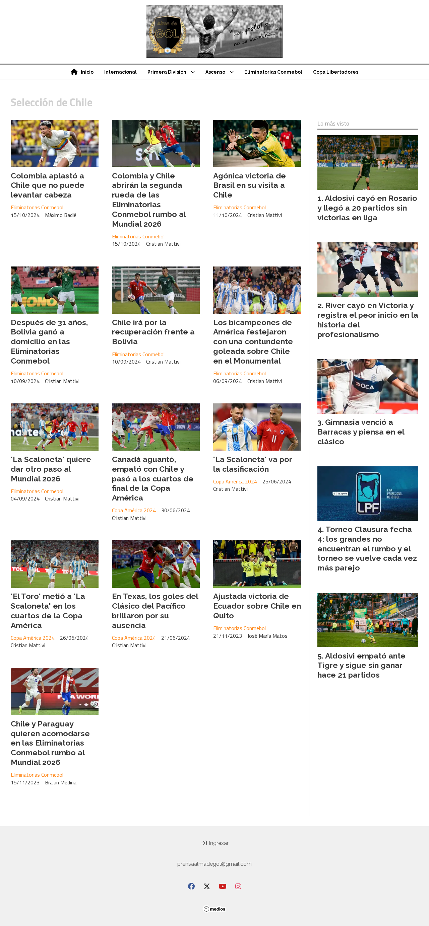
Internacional (120, 72)
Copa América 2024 (134, 510)
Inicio (87, 72)
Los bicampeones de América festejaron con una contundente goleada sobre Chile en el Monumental (253, 341)
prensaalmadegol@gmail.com (214, 864)
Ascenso (215, 72)
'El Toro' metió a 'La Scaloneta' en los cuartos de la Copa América (48, 610)
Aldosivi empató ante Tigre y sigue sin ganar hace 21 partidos (361, 665)
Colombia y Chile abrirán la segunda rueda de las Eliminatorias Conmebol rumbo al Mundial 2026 (149, 199)
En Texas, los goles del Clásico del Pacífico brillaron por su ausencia (155, 610)
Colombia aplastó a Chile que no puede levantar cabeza (47, 185)
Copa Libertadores (335, 72)
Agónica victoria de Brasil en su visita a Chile (249, 185)
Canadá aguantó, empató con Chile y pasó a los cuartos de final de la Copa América (152, 478)
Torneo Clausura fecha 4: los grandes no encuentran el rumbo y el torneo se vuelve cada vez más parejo (367, 548)
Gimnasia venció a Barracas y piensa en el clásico (360, 431)
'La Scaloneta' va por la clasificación (252, 464)
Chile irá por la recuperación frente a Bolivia (153, 332)
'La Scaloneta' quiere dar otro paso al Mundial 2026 (51, 469)
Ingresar (218, 843)
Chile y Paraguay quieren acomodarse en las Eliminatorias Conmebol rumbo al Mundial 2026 (50, 743)
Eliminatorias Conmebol (273, 72)
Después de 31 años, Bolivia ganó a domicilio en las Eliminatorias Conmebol (49, 341)
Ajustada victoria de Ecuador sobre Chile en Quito (257, 606)
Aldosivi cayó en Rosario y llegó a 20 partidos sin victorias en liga (367, 208)
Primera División (166, 72)
